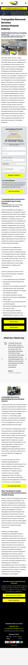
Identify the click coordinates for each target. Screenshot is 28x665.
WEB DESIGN (14, 645)
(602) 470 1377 (14, 131)
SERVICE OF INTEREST (7, 157)
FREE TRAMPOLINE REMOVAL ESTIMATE (14, 136)
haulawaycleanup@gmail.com (14, 628)
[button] (2, 3)
